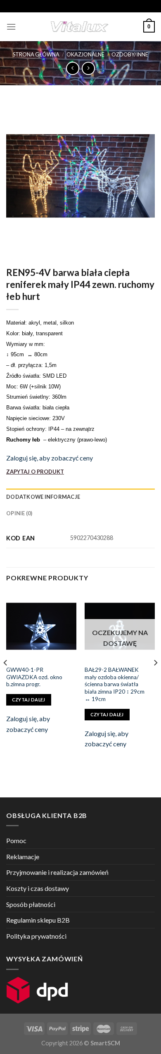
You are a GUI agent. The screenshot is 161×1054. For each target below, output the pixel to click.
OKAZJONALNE (85, 54)
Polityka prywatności (36, 936)
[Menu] (11, 26)
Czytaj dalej (28, 699)
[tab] (80, 496)
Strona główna (36, 54)
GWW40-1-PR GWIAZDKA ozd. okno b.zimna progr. (34, 676)
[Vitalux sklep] (79, 27)
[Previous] (6, 679)
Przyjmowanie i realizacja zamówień (57, 872)
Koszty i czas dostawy (37, 888)
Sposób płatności (30, 904)
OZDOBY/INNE (129, 54)
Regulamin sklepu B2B (38, 920)
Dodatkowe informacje (43, 496)
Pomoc (16, 840)
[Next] (155, 679)
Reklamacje (22, 856)
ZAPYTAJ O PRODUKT (35, 471)
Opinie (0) (19, 513)
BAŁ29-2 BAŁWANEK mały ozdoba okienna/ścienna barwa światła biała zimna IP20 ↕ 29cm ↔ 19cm (115, 684)
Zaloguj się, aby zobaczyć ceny (49, 458)
